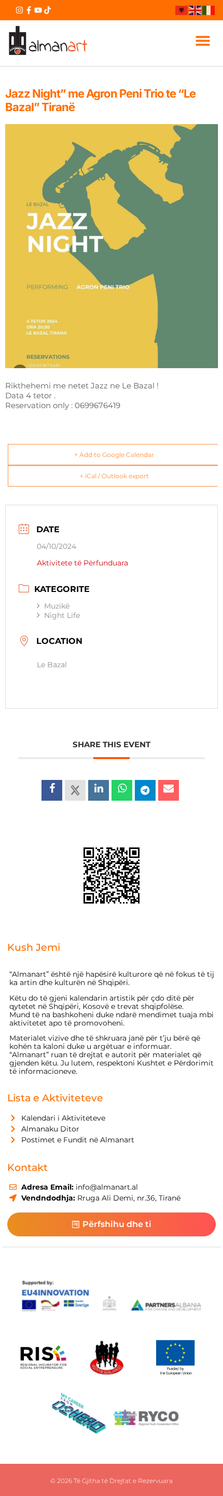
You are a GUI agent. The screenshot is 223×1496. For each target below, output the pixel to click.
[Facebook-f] (29, 10)
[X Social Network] (75, 790)
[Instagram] (19, 10)
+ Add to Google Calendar (114, 455)
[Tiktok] (47, 10)
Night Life (62, 615)
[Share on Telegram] (145, 790)
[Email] (168, 790)
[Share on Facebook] (51, 790)
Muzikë (56, 606)
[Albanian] (182, 10)
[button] (203, 40)
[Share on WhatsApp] (122, 790)
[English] (195, 10)
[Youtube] (38, 10)
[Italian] (209, 10)
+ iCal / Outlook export (114, 476)
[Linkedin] (98, 790)
